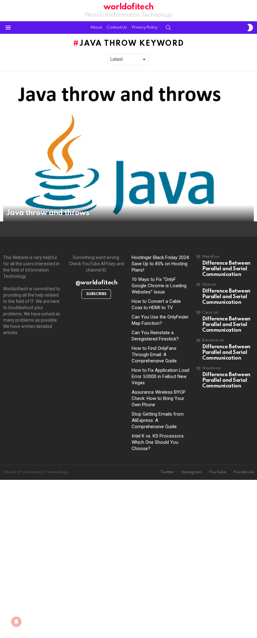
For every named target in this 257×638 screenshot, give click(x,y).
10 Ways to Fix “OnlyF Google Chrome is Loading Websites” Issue (159, 286)
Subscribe (96, 294)
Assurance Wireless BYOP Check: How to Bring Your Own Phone (159, 398)
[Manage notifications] (16, 622)
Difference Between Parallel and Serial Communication (226, 269)
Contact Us (117, 27)
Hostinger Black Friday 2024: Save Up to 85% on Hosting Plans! (161, 264)
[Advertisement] (128, 559)
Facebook (243, 472)
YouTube (217, 472)
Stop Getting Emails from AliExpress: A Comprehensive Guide (158, 420)
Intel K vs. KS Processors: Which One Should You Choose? (158, 442)
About (96, 27)
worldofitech (128, 7)
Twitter (167, 472)
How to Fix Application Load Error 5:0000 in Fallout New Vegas (160, 376)
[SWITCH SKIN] (250, 27)
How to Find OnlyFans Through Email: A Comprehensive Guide (154, 354)
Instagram (191, 472)
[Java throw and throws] (128, 150)
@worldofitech (96, 283)
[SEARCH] (168, 28)
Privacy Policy (144, 27)
